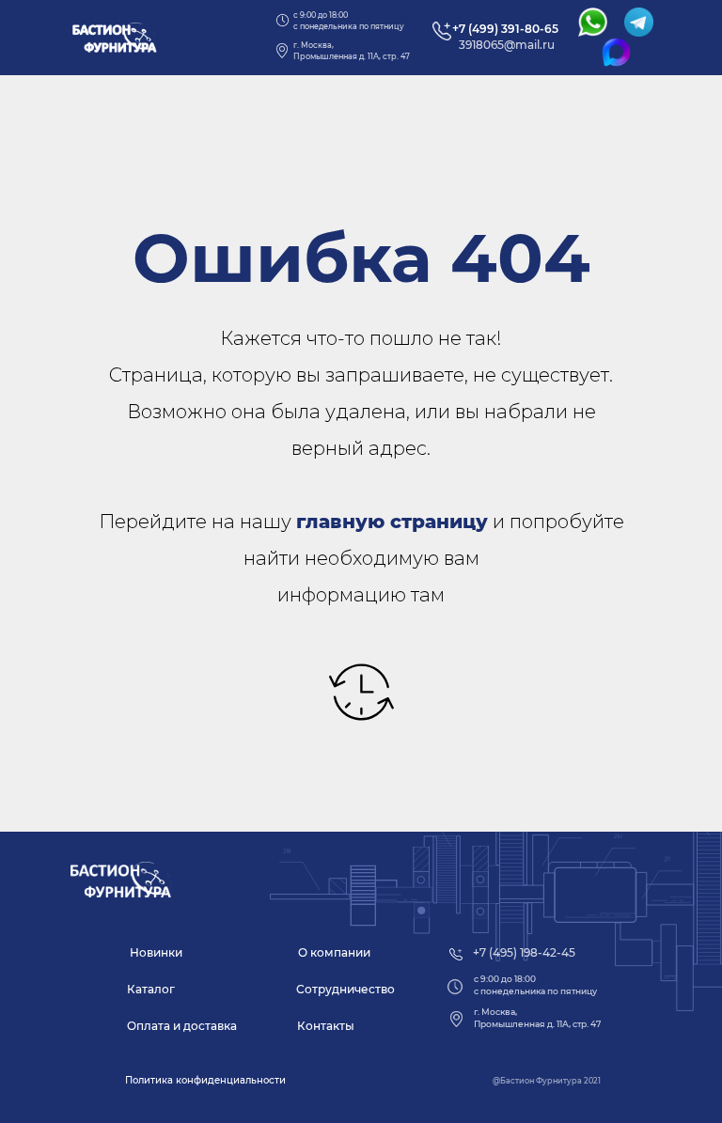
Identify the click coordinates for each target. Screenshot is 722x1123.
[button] (205, 1081)
